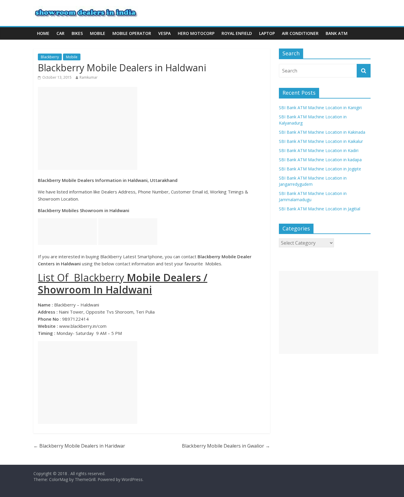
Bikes (77, 33)
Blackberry (50, 56)
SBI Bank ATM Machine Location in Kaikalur (321, 141)
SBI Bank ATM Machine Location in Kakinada (322, 132)
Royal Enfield (237, 33)
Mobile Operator (131, 33)
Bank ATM (337, 33)
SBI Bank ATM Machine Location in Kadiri (318, 150)
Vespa (164, 33)
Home (43, 33)
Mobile (97, 33)
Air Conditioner (300, 33)
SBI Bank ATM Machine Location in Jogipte (320, 169)
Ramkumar (89, 77)
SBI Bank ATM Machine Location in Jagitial (319, 209)
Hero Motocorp (196, 33)
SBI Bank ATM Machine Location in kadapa (320, 159)
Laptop (267, 33)
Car (60, 33)
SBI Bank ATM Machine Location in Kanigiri (320, 107)
